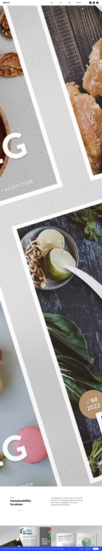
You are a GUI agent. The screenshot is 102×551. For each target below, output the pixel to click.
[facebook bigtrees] (97, 3)
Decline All (88, 548)
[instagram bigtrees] (94, 3)
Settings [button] (82, 548)
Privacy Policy (60, 548)
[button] (51, 3)
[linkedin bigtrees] (90, 3)
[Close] (100, 549)
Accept (95, 548)
